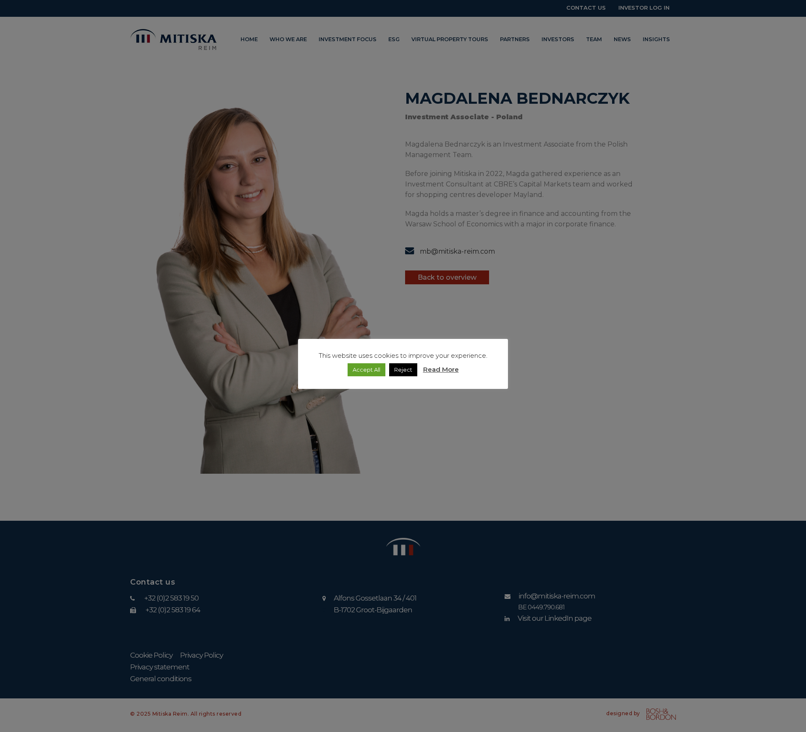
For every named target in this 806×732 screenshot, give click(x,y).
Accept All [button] (366, 369)
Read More (441, 369)
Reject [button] (403, 369)
